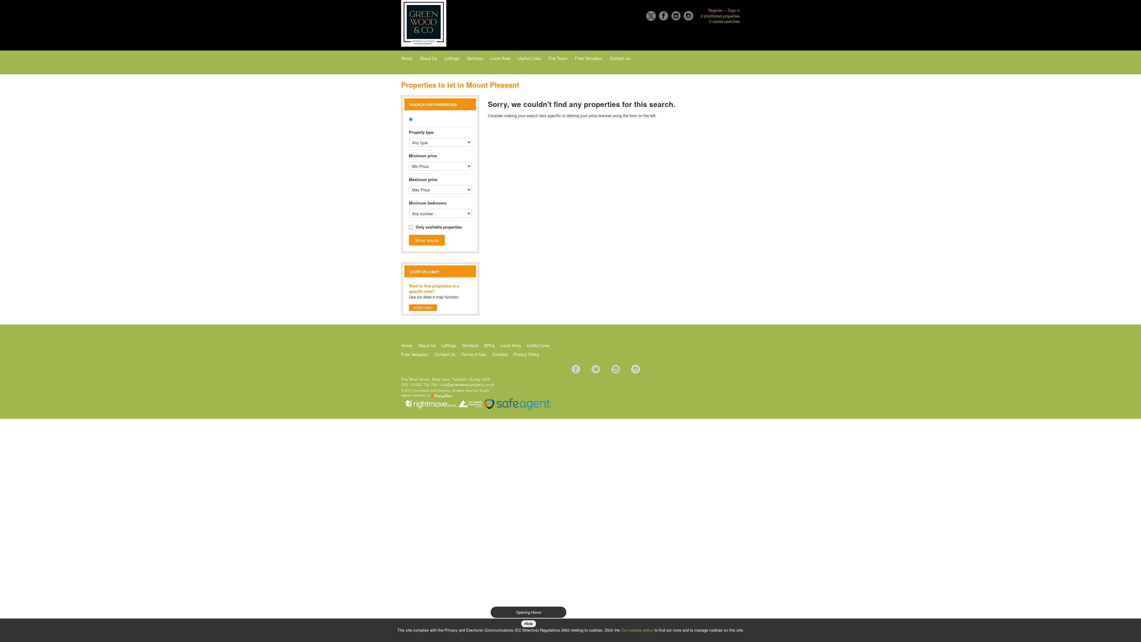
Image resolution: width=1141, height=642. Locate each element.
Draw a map (423, 308)
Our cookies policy (637, 630)
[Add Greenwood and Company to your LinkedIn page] (615, 369)
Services (475, 58)
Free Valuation (588, 58)
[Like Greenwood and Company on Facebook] (575, 369)
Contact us (620, 58)
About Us (428, 58)
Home (406, 58)
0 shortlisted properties (720, 16)
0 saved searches (724, 21)
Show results (427, 240)
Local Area (500, 58)
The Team (558, 58)
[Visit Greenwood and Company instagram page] (635, 369)
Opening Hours (528, 612)
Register (715, 10)
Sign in (734, 10)
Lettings (452, 58)
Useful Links (529, 58)
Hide (528, 623)
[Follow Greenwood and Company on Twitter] (595, 369)
